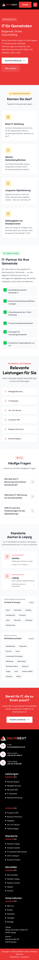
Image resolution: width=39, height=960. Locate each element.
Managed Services (14, 786)
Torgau (8, 671)
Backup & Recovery (14, 817)
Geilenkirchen (10, 625)
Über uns (10, 906)
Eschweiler (17, 610)
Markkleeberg (10, 646)
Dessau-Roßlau (27, 671)
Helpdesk (10, 821)
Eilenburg (9, 676)
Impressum (25, 957)
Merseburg (9, 661)
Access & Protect (13, 860)
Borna (18, 651)
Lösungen (10, 918)
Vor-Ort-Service (13, 825)
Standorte (18, 533)
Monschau (17, 620)
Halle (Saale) (21, 661)
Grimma (8, 651)
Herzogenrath (10, 615)
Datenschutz (14, 957)
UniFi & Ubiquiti (13, 856)
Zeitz (16, 671)
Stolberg (28, 610)
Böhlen (18, 676)
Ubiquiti (10, 887)
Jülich (8, 620)
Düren (8, 610)
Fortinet (10, 891)
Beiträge (10, 922)
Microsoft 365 (12, 790)
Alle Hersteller (12, 875)
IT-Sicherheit (12, 794)
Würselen (22, 615)
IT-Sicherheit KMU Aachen (17, 852)
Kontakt (10, 910)
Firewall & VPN (12, 813)
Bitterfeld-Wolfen (12, 666)
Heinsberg (28, 620)
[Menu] (35, 5)
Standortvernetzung (14, 798)
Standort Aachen (13, 848)
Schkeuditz (23, 646)
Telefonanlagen (13, 829)
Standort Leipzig (13, 844)
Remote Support (13, 782)
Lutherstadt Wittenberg (14, 656)
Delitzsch (25, 666)
